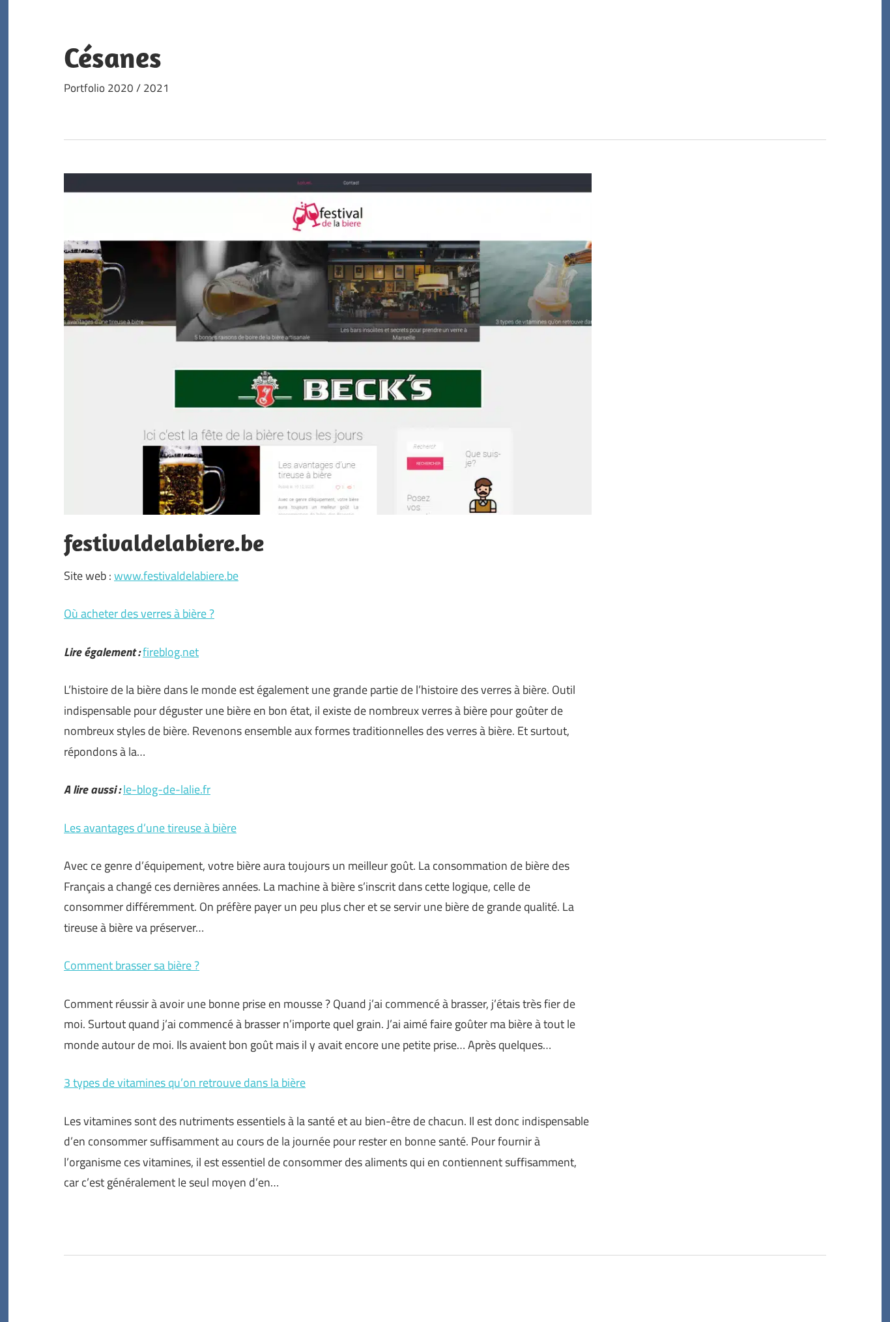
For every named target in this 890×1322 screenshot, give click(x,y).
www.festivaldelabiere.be (176, 575)
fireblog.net (171, 652)
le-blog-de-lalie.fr (166, 789)
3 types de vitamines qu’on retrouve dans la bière (185, 1082)
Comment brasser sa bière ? (131, 965)
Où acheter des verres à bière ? (139, 613)
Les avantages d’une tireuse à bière (150, 828)
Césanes (113, 57)
